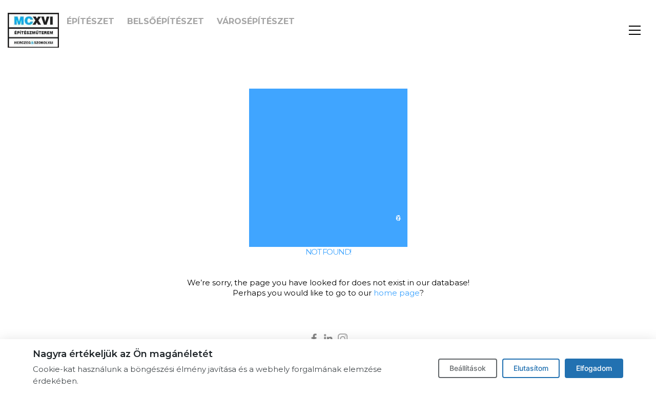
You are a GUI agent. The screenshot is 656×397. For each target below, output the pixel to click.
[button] (635, 30)
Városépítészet (256, 21)
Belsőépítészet (165, 21)
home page (397, 293)
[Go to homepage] (33, 30)
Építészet (90, 21)
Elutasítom (531, 368)
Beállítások (467, 368)
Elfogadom (594, 368)
